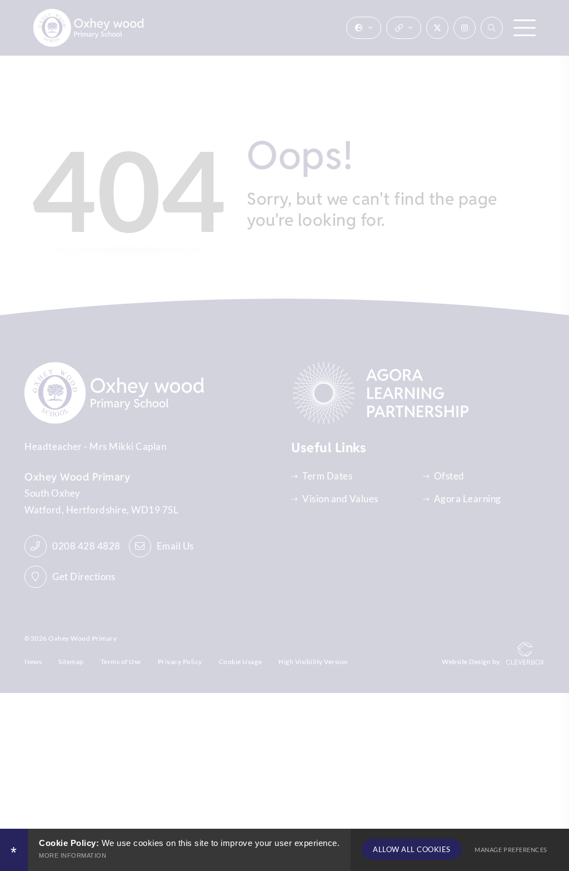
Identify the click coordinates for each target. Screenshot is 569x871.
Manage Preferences (511, 849)
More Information (72, 855)
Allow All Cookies (412, 849)
